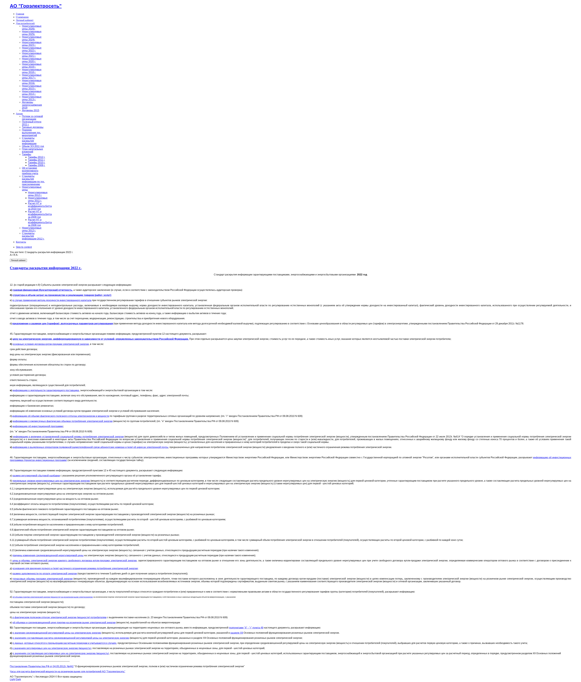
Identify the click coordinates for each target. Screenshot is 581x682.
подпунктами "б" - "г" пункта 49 (246, 627)
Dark (18, 679)
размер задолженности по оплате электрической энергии (45, 573)
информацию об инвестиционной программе (38, 426)
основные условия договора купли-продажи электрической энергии (51, 344)
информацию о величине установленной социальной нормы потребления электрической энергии (68, 436)
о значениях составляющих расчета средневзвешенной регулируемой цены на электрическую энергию (71, 638)
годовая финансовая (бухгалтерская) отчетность (42, 290)
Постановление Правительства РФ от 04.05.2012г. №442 (42, 666)
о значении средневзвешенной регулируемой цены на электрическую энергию (57, 633)
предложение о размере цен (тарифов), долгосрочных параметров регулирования (62, 323)
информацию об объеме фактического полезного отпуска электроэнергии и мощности (60, 416)
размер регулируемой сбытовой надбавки (36, 475)
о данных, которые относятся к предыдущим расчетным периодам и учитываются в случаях (64, 643)
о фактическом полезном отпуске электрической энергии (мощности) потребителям (59, 617)
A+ (11, 255)
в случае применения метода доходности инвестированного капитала (52, 300)
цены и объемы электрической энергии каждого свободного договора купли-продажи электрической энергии (74, 560)
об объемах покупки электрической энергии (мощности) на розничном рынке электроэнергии (53, 597)
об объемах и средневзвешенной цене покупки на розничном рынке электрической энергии (64, 622)
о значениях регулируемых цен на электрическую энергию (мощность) (51, 648)
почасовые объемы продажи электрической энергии (42, 578)
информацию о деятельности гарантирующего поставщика (46, 390)
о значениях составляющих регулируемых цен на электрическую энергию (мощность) (61, 653)
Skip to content (24, 247)
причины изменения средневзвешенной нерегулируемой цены (48, 555)
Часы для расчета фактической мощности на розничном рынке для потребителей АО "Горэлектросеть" (67, 671)
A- (17, 255)
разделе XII (236, 633)
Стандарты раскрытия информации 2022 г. (45, 267)
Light (12, 679)
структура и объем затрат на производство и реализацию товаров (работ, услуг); (62, 295)
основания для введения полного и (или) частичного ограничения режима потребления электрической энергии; (75, 568)
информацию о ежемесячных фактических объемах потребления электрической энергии (63, 421)
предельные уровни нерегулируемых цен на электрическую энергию (51, 480)
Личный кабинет (18, 260)
